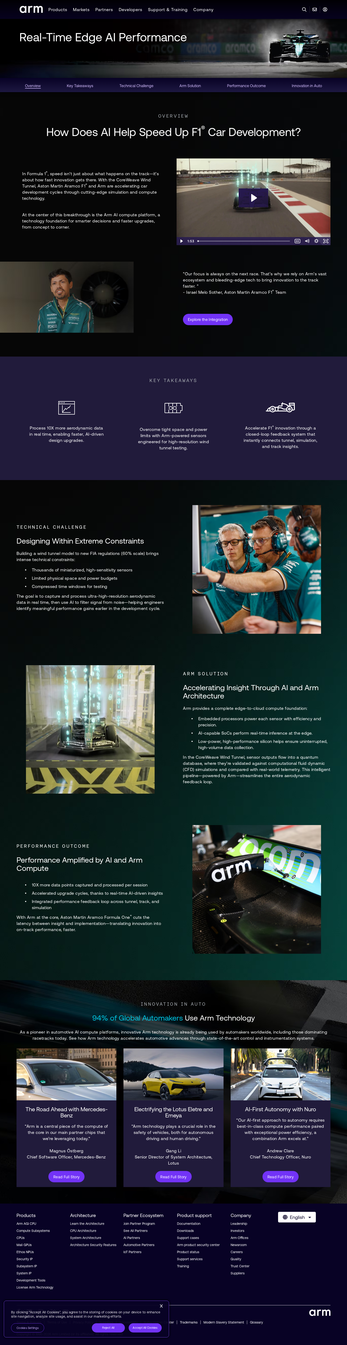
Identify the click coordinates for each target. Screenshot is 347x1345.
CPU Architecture (83, 1231)
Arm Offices (239, 1238)
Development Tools (31, 1280)
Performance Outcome (53, 846)
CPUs (21, 1238)
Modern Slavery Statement (223, 1322)
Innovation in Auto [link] (307, 86)
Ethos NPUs (25, 1252)
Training (183, 1266)
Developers (130, 9)
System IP (24, 1273)
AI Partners (131, 1238)
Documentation (188, 1224)
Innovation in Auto (173, 1004)
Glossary (256, 1322)
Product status (188, 1252)
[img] (66, 1074)
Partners (104, 9)
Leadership (239, 1224)
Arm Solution (206, 673)
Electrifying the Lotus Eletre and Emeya (173, 1112)
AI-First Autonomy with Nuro (280, 1109)
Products (57, 9)
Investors (237, 1231)
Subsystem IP (27, 1266)
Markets (81, 9)
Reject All (108, 1327)
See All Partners (135, 1231)
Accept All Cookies (145, 1327)
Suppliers (238, 1273)
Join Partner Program (139, 1224)
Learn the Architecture (87, 1224)
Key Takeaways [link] (80, 86)
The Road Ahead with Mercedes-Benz (66, 1112)
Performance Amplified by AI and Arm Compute (80, 864)
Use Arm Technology (173, 1018)
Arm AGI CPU (26, 1224)
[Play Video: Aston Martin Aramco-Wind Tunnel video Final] (253, 197)
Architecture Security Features (93, 1245)
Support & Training (168, 9)
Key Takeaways (173, 380)
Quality (236, 1259)
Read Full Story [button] (66, 1177)
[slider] (244, 241)
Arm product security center (198, 1245)
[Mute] (307, 241)
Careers (237, 1252)
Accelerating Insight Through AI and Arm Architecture (251, 691)
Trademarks (189, 1322)
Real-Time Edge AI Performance (103, 37)
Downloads (185, 1231)
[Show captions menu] (297, 241)
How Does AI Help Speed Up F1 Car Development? (173, 132)
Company (203, 9)
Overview (173, 116)
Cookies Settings (28, 1328)
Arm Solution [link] (190, 86)
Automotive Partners (138, 1245)
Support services (190, 1259)
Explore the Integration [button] (208, 319)
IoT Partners (132, 1252)
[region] (86, 1319)
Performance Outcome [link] (246, 86)
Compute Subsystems (33, 1231)
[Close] (161, 1306)
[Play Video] (181, 241)
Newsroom (239, 1245)
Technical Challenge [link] (136, 86)
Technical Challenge (52, 527)
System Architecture (85, 1238)
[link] (31, 11)
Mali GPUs (24, 1245)
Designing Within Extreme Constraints (80, 541)
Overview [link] (33, 86)
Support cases (188, 1238)
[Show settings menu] (316, 241)
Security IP (25, 1259)
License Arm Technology (35, 1287)
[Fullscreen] (325, 241)
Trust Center (240, 1266)
